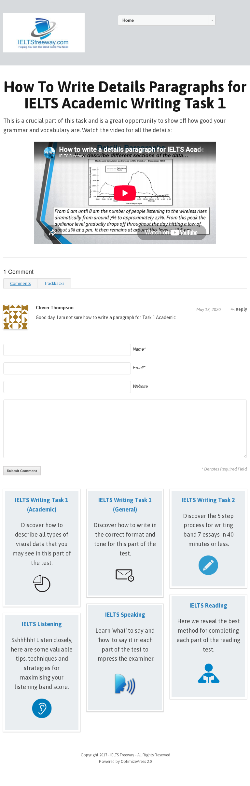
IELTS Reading (208, 605)
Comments (20, 283)
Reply (241, 309)
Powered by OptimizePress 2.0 (125, 761)
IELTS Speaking (125, 614)
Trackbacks (54, 283)
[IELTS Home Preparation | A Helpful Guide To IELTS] (44, 31)
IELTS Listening (42, 624)
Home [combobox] (128, 20)
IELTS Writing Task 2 (208, 500)
